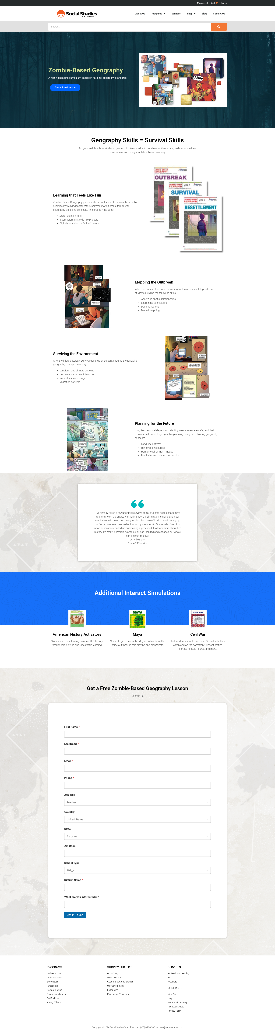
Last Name (71, 743)
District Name (73, 880)
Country (69, 811)
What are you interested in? (81, 897)
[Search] (219, 27)
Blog (204, 13)
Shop (189, 13)
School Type (72, 863)
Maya (137, 634)
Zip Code (70, 845)
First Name (72, 726)
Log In (224, 3)
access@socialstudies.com (169, 1027)
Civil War (197, 634)
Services (176, 13)
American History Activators (77, 634)
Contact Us (219, 13)
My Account (202, 3)
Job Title (69, 794)
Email (68, 760)
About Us (140, 13)
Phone (69, 777)
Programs (157, 13)
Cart (213, 3)
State (67, 828)
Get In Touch (75, 914)
